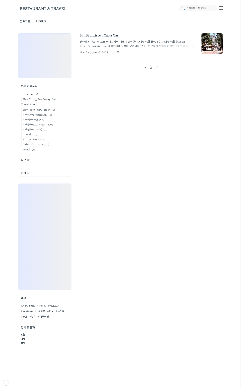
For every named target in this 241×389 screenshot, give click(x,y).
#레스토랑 (53, 305)
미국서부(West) (34, 119)
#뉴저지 (60, 311)
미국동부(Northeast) (37, 114)
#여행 (41, 311)
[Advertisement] (44, 56)
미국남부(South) (35, 129)
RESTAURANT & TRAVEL (43, 8)
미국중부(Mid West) (38, 124)
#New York (28, 305)
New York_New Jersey (39, 99)
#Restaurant (28, 311)
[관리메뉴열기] (6, 382)
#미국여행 (43, 316)
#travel (41, 305)
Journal (28, 149)
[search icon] (183, 8)
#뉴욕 (32, 316)
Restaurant (31, 94)
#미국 (50, 311)
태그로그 (41, 21)
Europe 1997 (33, 139)
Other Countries (36, 144)
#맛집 (24, 316)
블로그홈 (25, 21)
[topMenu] (221, 7)
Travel (28, 104)
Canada (30, 134)
